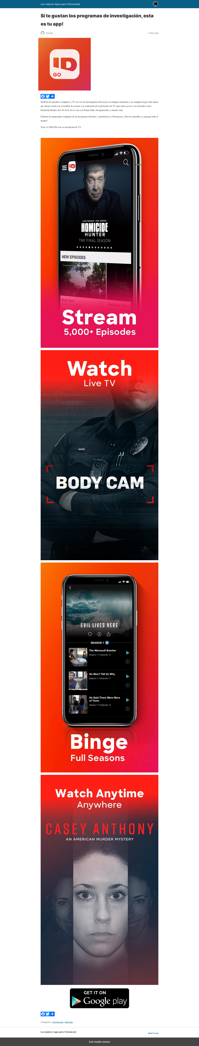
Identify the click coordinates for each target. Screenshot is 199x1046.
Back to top (153, 1033)
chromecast (57, 1022)
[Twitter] (47, 97)
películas (69, 1022)
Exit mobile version (99, 1041)
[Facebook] (43, 97)
